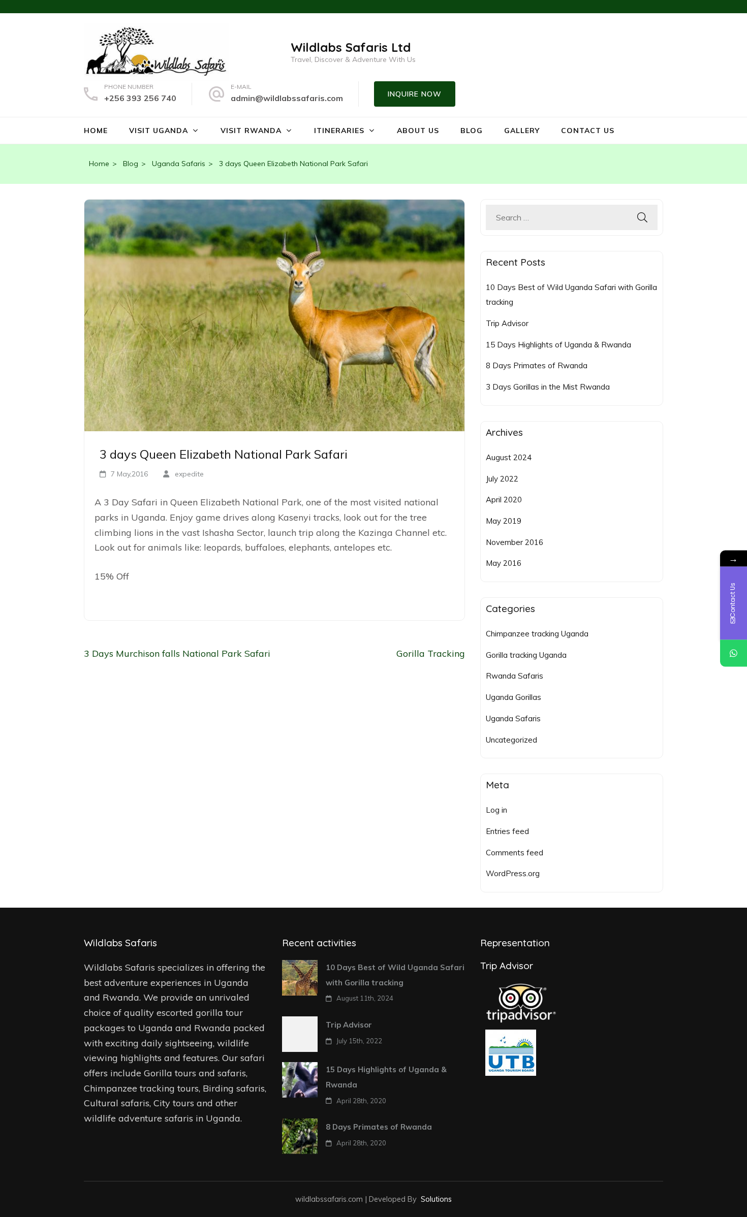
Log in (496, 810)
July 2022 (502, 479)
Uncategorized (511, 740)
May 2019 (503, 521)
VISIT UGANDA (158, 130)
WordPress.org (513, 873)
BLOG (471, 130)
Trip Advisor (507, 323)
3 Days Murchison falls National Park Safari (177, 653)
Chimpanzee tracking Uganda (537, 633)
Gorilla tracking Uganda (526, 655)
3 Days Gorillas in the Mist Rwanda (548, 387)
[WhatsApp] (733, 653)
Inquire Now (415, 94)
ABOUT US (418, 130)
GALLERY (522, 130)
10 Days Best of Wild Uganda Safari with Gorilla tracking (395, 975)
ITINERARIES (339, 130)
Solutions (436, 1199)
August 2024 (509, 457)
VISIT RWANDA (251, 130)
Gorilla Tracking (430, 653)
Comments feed (514, 852)
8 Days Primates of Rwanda (536, 365)
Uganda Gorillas (513, 697)
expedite (189, 473)
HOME (96, 130)
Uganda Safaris (513, 718)
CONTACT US (587, 130)
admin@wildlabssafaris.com (287, 98)
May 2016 (503, 563)
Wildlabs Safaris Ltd (351, 47)
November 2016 (514, 542)
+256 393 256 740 (140, 98)
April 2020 (504, 499)
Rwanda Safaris (514, 676)
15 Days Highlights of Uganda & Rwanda (558, 344)
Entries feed (507, 831)
